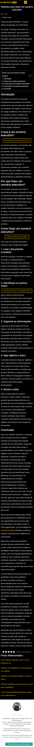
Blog (2, 14)
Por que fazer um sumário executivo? (16, 84)
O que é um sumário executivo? (14, 81)
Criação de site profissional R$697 (17, 237)
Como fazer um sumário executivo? (16, 86)
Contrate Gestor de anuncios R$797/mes (17, 140)
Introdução (7, 79)
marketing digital (7, 530)
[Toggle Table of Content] (29, 75)
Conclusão (7, 89)
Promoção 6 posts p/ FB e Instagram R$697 (17, 291)
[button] (25, 2)
